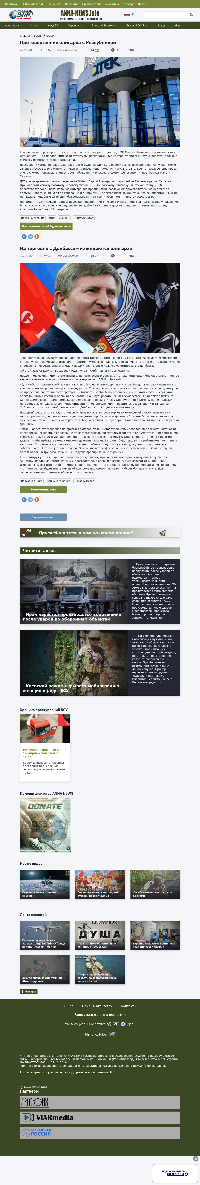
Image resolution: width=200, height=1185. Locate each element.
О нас (68, 1006)
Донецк (64, 218)
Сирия (34, 25)
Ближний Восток (102, 25)
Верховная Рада (31, 481)
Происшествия (91, 4)
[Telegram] (30, 236)
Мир (177, 25)
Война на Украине (32, 218)
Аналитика (112, 4)
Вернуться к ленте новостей (100, 1014)
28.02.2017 (35, 50)
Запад (161, 25)
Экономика (54, 4)
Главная (25, 35)
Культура (128, 4)
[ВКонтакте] (24, 236)
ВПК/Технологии (32, 4)
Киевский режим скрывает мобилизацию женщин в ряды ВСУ (71, 688)
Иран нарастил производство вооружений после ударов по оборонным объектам (72, 616)
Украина (73, 25)
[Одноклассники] (36, 236)
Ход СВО (53, 25)
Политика (11, 4)
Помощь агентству (97, 1006)
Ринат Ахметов (83, 218)
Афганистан (12, 25)
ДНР (52, 218)
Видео (142, 4)
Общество (71, 4)
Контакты (128, 1006)
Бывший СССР (135, 25)
